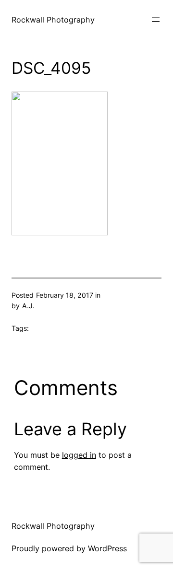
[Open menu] (155, 19)
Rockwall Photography (53, 19)
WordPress (107, 548)
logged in (79, 455)
